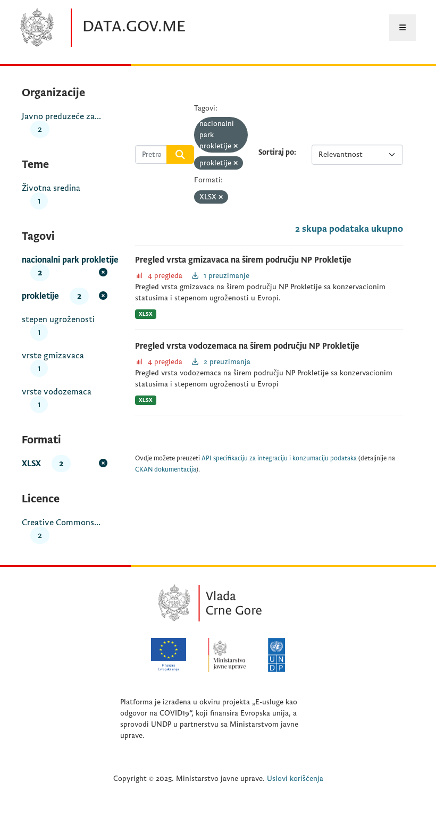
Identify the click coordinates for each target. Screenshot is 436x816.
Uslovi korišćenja (295, 778)
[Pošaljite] (180, 154)
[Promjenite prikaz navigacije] (402, 27)
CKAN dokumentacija (165, 470)
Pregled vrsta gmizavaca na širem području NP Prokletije (243, 260)
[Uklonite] (235, 146)
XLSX (146, 313)
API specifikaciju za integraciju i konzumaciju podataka (279, 458)
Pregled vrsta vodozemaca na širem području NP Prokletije (247, 346)
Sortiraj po (276, 152)
